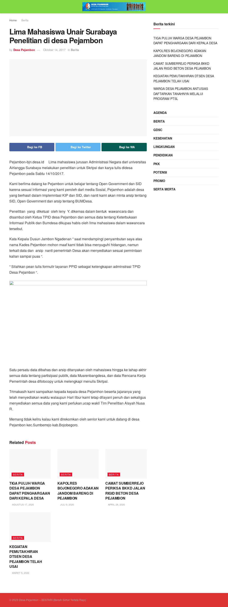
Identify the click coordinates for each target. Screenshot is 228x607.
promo (159, 180)
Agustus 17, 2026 (22, 504)
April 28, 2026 (116, 504)
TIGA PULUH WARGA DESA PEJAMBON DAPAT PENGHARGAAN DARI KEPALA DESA (29, 491)
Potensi (160, 172)
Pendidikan (163, 155)
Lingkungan (164, 146)
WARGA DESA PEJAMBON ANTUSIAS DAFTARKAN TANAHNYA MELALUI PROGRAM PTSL (180, 93)
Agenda (160, 112)
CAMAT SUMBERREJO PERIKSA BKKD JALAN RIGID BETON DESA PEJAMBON (125, 491)
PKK (156, 164)
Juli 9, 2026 (66, 504)
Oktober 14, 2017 (54, 50)
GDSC (157, 129)
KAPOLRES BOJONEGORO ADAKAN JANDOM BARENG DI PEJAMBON (78, 491)
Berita (24, 20)
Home (13, 20)
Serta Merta (164, 189)
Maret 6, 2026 (20, 573)
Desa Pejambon (24, 50)
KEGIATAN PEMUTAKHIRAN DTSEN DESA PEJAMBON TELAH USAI (25, 556)
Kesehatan (162, 138)
